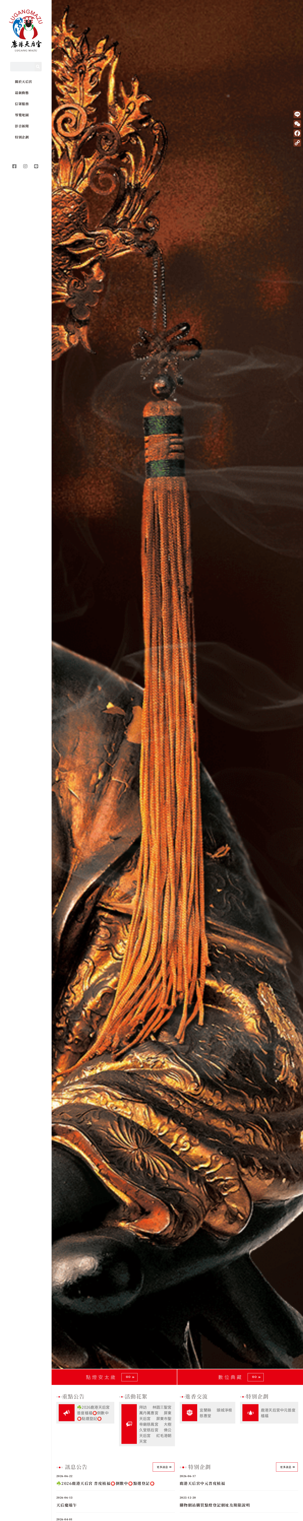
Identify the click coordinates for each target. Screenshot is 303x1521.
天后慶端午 (66, 1505)
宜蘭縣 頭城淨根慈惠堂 (216, 1411)
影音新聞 (22, 126)
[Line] (297, 114)
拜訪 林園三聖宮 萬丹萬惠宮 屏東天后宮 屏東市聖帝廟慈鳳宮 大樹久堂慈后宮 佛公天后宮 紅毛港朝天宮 (155, 1423)
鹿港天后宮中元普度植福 (278, 1411)
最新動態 (22, 92)
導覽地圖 (22, 114)
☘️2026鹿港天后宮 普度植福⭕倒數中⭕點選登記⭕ (93, 1411)
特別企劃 (22, 137)
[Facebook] (297, 133)
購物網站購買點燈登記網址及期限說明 (215, 1505)
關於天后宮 (23, 81)
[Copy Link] (297, 142)
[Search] (38, 66)
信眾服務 (22, 103)
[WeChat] (297, 124)
